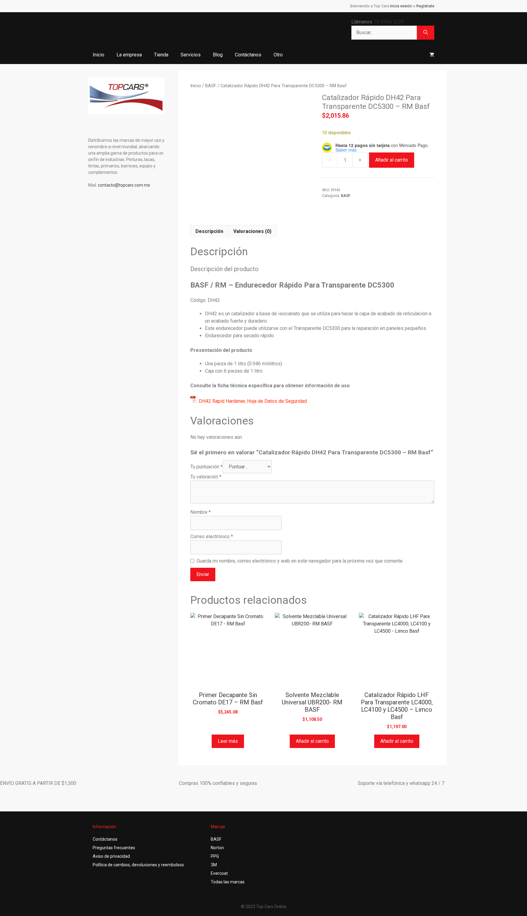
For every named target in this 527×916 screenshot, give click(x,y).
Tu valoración (205, 477)
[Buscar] (425, 33)
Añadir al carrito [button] (312, 741)
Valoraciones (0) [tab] (252, 231)
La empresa (129, 55)
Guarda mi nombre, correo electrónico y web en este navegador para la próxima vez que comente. (300, 561)
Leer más (228, 741)
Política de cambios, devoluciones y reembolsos (138, 864)
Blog (218, 55)
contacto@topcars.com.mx (124, 185)
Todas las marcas (228, 881)
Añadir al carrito (391, 160)
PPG (215, 856)
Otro (278, 55)
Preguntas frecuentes (114, 847)
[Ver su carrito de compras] (431, 55)
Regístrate (425, 6)
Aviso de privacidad (111, 856)
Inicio (98, 55)
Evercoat (219, 873)
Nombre (200, 512)
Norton (217, 847)
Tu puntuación (206, 467)
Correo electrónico (211, 536)
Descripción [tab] (209, 231)
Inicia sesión (401, 6)
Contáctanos (248, 55)
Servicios (191, 55)
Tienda (161, 55)
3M (214, 864)
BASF (210, 85)
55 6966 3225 (389, 22)
